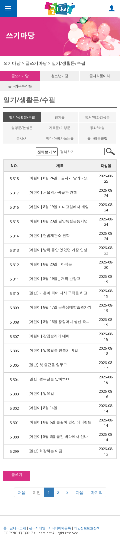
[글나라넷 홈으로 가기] (60, 8)
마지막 (97, 492)
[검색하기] (111, 151)
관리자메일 (37, 528)
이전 (37, 492)
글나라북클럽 (97, 138)
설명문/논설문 (22, 127)
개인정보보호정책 (87, 528)
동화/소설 (97, 127)
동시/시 (22, 138)
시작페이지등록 (59, 528)
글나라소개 (18, 528)
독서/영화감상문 (97, 117)
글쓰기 (16, 474)
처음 (22, 492)
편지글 (60, 117)
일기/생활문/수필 (22, 117)
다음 (80, 492)
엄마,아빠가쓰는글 (60, 138)
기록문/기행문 (59, 127)
